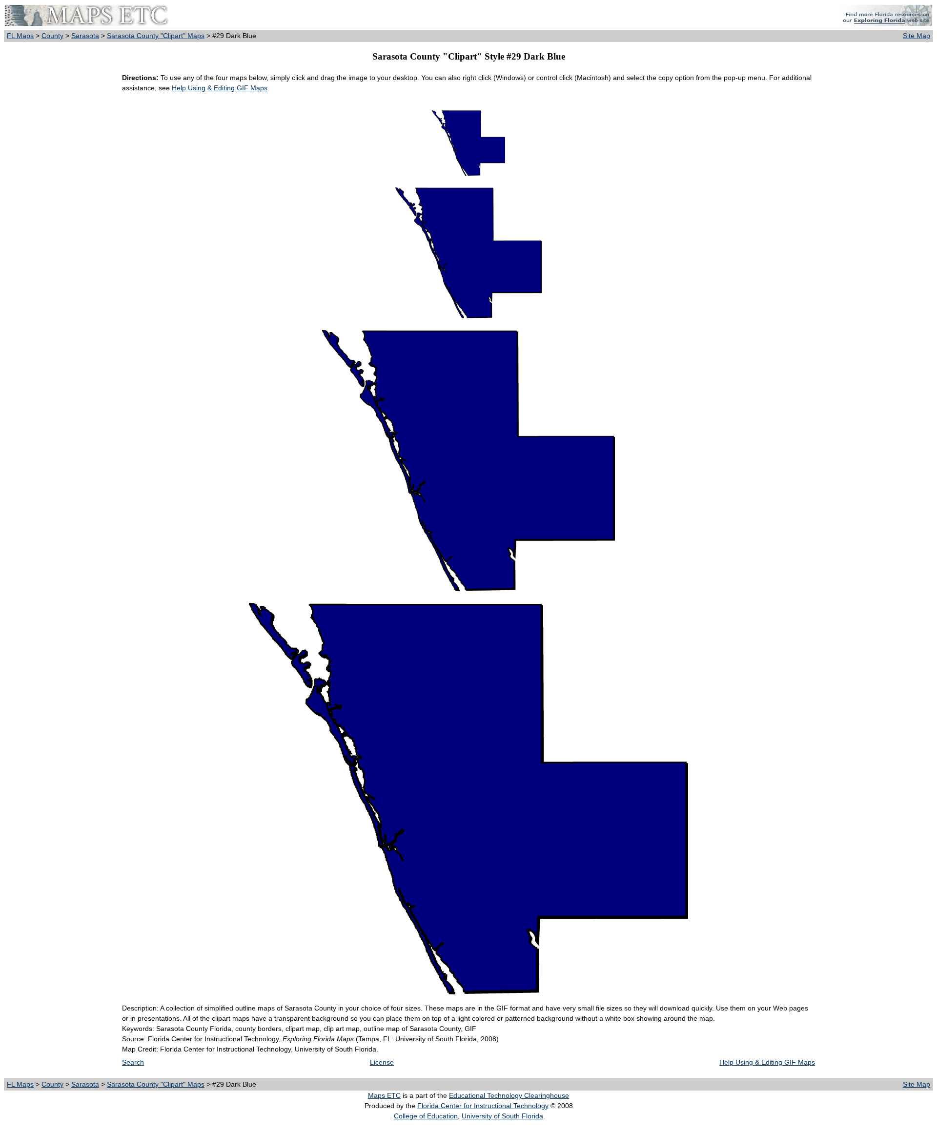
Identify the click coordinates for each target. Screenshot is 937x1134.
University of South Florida (502, 1116)
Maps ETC (384, 1095)
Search (133, 1062)
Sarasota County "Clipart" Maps (155, 36)
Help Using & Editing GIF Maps (219, 88)
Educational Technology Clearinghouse (509, 1095)
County (52, 36)
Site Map (916, 36)
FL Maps (20, 36)
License (382, 1062)
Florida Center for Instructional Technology (483, 1106)
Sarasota (85, 36)
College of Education (426, 1116)
